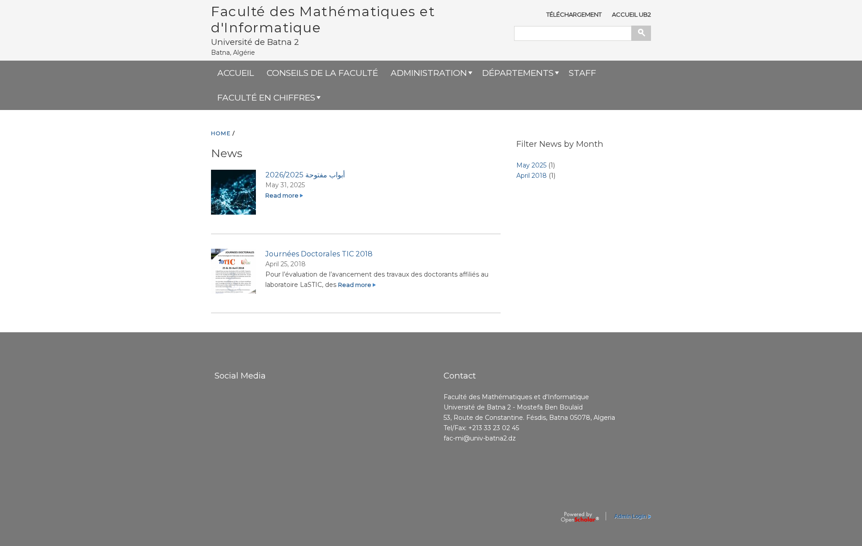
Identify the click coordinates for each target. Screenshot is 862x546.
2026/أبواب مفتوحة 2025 (305, 174)
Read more (284, 195)
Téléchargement (574, 14)
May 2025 (531, 165)
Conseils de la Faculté (322, 73)
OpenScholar (580, 518)
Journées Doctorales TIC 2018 (319, 253)
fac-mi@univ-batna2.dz (480, 438)
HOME (221, 133)
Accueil (235, 73)
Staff (582, 73)
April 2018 (531, 176)
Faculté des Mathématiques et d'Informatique (323, 19)
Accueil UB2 (631, 14)
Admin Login (630, 516)
